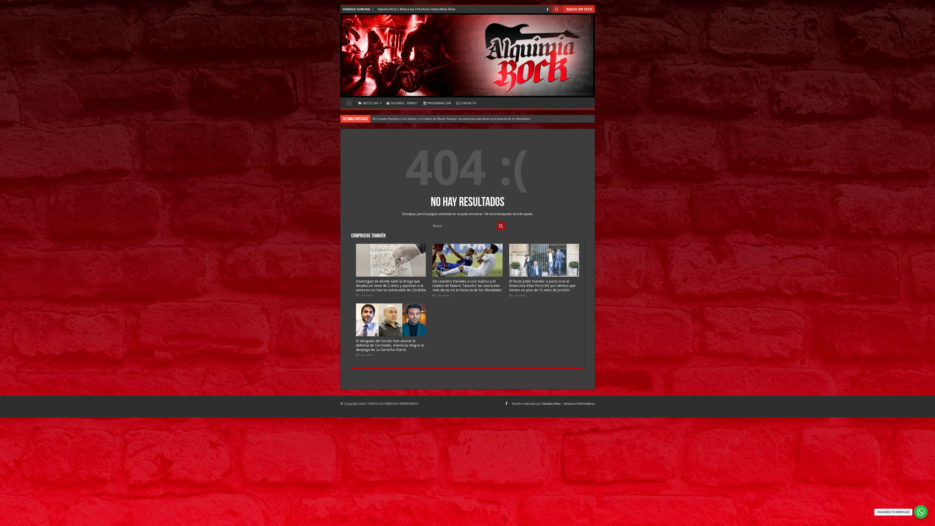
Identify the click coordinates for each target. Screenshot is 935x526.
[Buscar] (501, 226)
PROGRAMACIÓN (439, 103)
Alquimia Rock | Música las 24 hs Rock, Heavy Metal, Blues (416, 9)
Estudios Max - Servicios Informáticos (568, 403)
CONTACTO (468, 103)
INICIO (349, 102)
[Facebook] (547, 9)
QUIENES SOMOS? (404, 103)
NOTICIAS (371, 103)
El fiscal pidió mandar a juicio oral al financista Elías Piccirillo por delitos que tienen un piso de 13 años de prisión (542, 285)
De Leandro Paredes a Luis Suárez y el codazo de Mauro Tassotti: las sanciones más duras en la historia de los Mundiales (467, 285)
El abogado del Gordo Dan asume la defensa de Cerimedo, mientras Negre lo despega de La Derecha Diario (442, 119)
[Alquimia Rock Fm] (467, 55)
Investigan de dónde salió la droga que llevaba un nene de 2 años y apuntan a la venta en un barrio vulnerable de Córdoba (391, 285)
